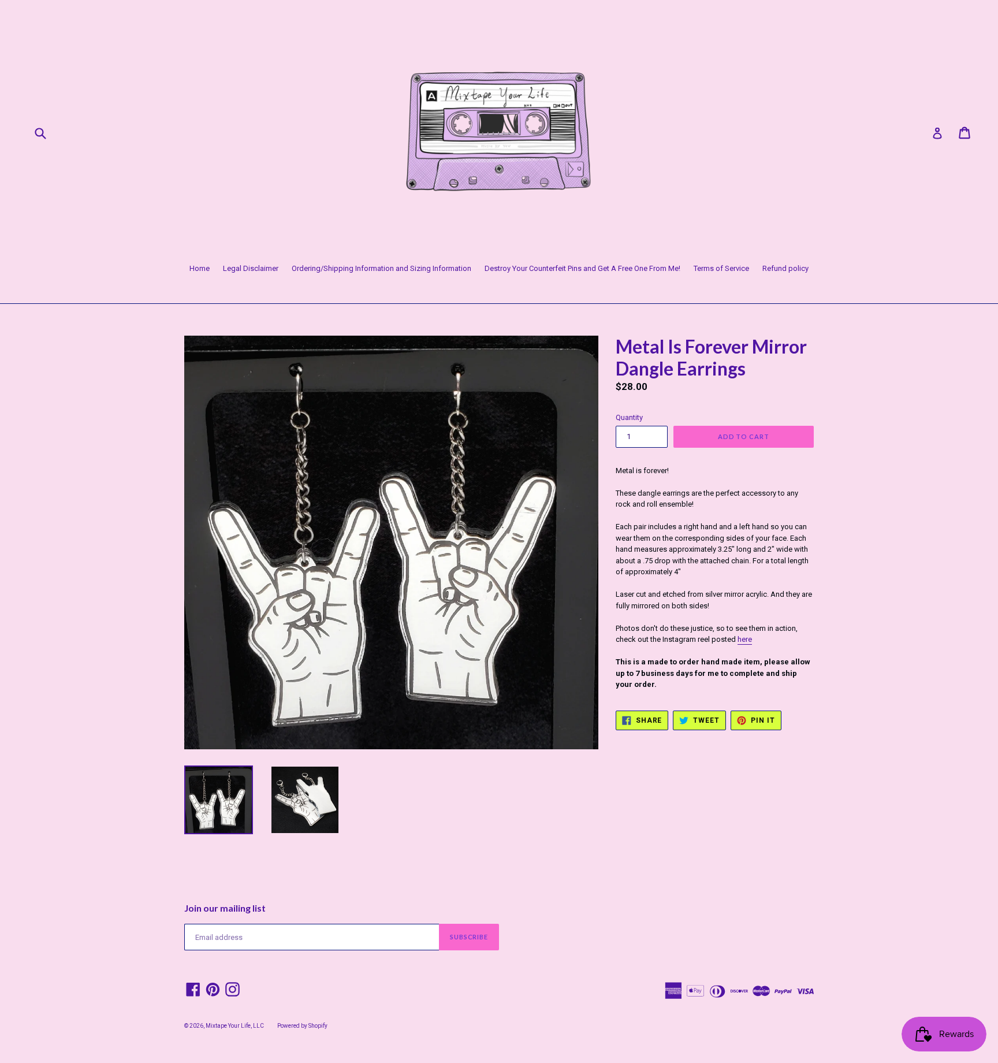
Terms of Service (721, 268)
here (745, 639)
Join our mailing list (225, 907)
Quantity (629, 417)
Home (199, 268)
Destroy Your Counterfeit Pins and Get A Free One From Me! (582, 268)
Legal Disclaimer (250, 268)
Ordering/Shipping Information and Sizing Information (381, 268)
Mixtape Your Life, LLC (235, 1026)
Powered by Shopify (302, 1026)
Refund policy (785, 268)
